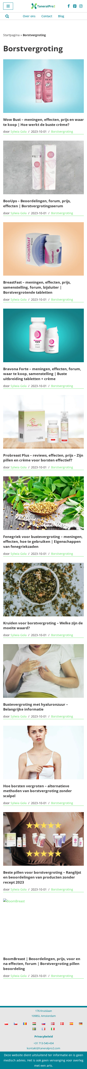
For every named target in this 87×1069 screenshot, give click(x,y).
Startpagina (11, 35)
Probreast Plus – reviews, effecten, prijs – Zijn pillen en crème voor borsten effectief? (43, 457)
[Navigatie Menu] (8, 6)
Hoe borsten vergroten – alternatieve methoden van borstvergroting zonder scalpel (37, 790)
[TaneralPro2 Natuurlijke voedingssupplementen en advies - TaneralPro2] (43, 6)
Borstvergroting (62, 131)
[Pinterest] (75, 6)
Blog (61, 16)
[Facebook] (69, 6)
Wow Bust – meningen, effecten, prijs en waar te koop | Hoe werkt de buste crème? (43, 122)
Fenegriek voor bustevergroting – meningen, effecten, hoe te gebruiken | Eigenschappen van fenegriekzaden (43, 541)
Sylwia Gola (19, 131)
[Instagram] (81, 6)
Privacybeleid (43, 1036)
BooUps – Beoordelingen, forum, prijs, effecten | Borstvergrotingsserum (37, 203)
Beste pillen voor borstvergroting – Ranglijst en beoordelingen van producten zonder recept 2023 (42, 877)
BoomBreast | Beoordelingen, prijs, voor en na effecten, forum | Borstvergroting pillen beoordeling (41, 963)
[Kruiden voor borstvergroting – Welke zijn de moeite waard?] (43, 589)
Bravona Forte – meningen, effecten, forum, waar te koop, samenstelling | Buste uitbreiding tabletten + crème (42, 373)
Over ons (29, 16)
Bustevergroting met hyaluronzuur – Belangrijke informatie (35, 707)
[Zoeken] (7, 16)
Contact (46, 16)
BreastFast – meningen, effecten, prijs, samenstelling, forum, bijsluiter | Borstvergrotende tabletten (37, 287)
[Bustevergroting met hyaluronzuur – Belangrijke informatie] (43, 671)
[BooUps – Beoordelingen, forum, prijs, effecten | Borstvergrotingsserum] (43, 167)
